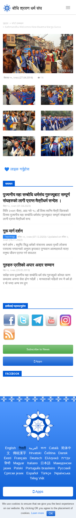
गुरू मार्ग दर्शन (13, 231)
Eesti (7, 458)
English (10, 448)
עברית (65, 458)
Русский (64, 468)
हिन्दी (7, 463)
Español (32, 473)
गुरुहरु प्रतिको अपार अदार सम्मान (28, 264)
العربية (33, 448)
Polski (18, 468)
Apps (38, 361)
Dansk (63, 453)
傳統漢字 (19, 453)
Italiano (32, 463)
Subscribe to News (38, 349)
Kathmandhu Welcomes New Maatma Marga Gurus (33, 27)
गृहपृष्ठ (5, 23)
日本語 (45, 463)
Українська (62, 473)
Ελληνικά (51, 458)
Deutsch (36, 458)
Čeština (49, 453)
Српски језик (13, 473)
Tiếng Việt (37, 478)
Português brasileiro (40, 468)
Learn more (37, 513)
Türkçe (46, 473)
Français (20, 458)
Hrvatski (35, 453)
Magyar (18, 463)
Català (53, 448)
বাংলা (43, 448)
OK (51, 513)
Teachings (9, 236)
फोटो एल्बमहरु (17, 23)
